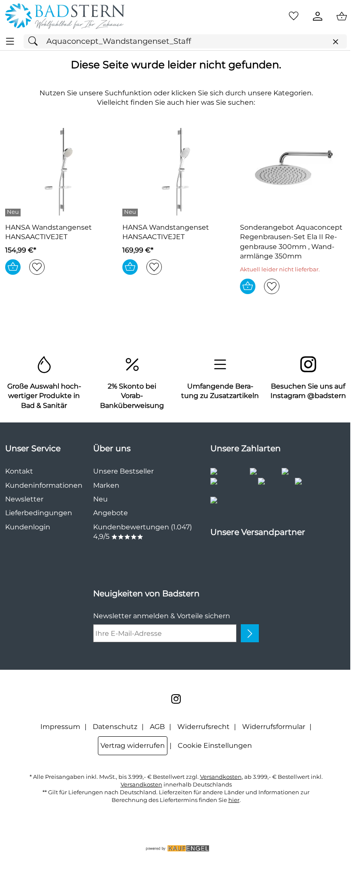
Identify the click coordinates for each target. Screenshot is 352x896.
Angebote (110, 513)
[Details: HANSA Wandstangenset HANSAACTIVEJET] (14, 212)
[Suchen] (35, 41)
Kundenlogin (27, 527)
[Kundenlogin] (318, 16)
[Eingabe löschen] (335, 42)
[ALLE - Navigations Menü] (10, 41)
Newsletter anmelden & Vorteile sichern (161, 616)
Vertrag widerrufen (132, 745)
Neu (100, 499)
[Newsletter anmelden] (250, 633)
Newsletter (24, 499)
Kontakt (19, 471)
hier (234, 800)
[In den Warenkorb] (13, 267)
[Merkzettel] (293, 16)
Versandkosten (221, 777)
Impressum (60, 727)
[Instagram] (176, 699)
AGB (157, 727)
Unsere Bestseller (123, 471)
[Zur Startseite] (64, 16)
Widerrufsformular (273, 727)
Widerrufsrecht (203, 727)
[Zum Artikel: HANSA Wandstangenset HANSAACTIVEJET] (58, 172)
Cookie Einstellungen (215, 745)
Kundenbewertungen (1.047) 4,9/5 (142, 532)
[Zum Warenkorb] (342, 16)
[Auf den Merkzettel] (37, 267)
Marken (106, 485)
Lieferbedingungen (38, 513)
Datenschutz (115, 727)
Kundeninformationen (43, 485)
